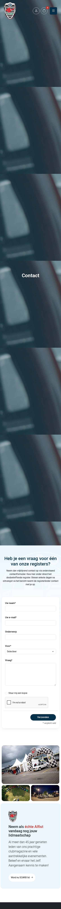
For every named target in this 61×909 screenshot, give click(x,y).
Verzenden (43, 717)
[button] (36, 11)
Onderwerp (11, 631)
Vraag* (8, 660)
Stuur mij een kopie (18, 693)
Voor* (8, 646)
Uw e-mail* (11, 617)
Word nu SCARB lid (20, 877)
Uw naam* (10, 603)
